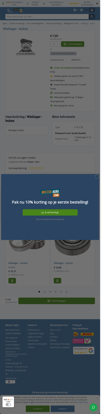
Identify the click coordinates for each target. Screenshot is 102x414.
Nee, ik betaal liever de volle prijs (50, 219)
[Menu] (12, 398)
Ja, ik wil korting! (50, 212)
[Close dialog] (96, 176)
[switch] (8, 404)
